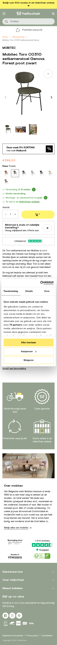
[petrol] (24, 173)
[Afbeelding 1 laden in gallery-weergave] (8, 129)
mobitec (9, 47)
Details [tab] (29, 291)
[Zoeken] (6, 21)
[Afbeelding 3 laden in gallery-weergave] (33, 129)
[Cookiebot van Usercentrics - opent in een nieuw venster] (41, 283)
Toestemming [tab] (10, 291)
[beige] (50, 173)
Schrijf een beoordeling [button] (14, 368)
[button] (4, 13)
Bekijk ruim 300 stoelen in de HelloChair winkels (28, 3)
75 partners (15, 324)
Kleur (9, 166)
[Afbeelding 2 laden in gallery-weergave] (20, 129)
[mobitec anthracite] (41, 173)
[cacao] (6, 182)
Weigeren (29, 360)
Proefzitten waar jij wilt (32, 30)
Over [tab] (46, 291)
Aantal (5, 207)
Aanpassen (27, 351)
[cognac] (6, 173)
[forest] (15, 173)
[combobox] (28, 21)
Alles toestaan (28, 342)
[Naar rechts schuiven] (51, 97)
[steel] (32, 173)
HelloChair (21, 640)
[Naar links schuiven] (5, 97)
